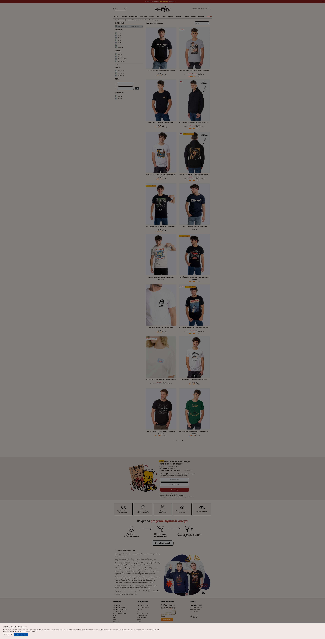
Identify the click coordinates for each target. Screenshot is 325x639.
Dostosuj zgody (8, 634)
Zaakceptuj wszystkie (21, 634)
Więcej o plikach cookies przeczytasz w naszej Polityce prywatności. (19, 631)
